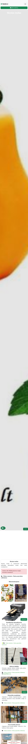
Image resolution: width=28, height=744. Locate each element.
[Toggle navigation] (25, 4)
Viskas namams (9, 643)
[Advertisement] (14, 545)
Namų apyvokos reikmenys (18, 672)
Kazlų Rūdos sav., (7, 673)
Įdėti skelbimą (14, 7)
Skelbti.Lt (5, 4)
